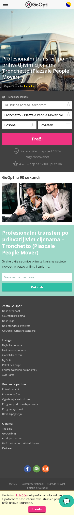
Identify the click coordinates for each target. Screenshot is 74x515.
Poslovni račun (11, 394)
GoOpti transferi (12, 355)
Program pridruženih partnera (20, 404)
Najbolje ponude (12, 345)
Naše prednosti (11, 311)
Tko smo (7, 428)
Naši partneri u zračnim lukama (20, 443)
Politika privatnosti (37, 488)
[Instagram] (45, 468)
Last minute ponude (14, 350)
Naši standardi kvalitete (16, 326)
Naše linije (8, 321)
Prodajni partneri (12, 438)
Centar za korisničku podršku (19, 370)
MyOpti (6, 360)
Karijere (7, 448)
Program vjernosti (12, 409)
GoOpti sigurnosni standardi (19, 330)
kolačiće (21, 495)
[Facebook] (27, 468)
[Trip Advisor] (36, 468)
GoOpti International (32, 484)
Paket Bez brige (11, 365)
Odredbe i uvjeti (56, 484)
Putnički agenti (11, 389)
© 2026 (13, 484)
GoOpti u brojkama (13, 316)
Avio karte (8, 375)
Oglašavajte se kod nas (16, 399)
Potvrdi (37, 287)
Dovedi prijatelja (12, 414)
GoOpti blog (9, 433)
